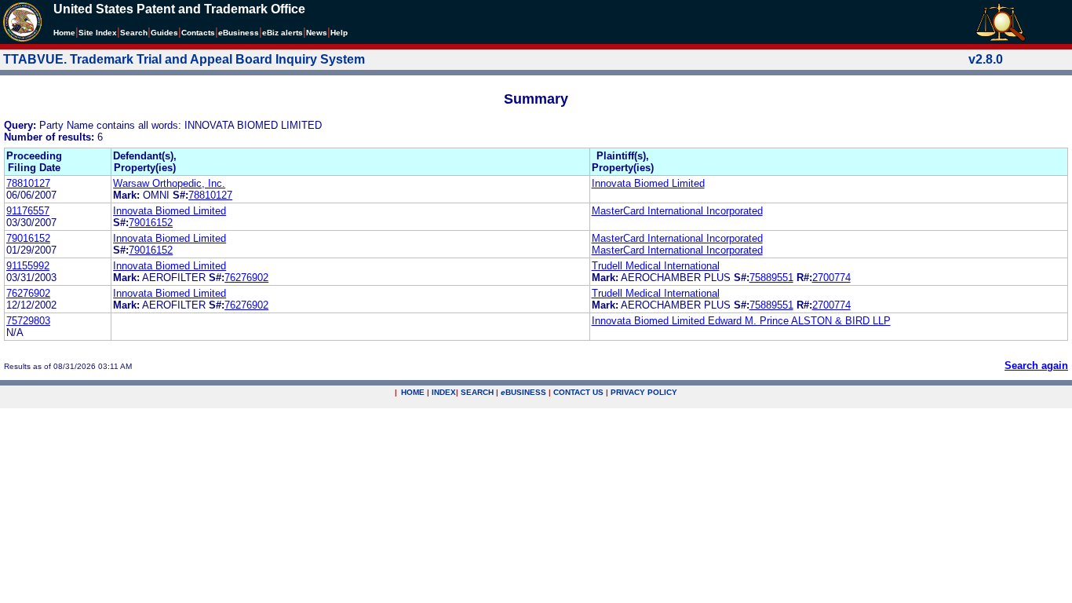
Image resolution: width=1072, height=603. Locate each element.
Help (339, 32)
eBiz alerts (282, 32)
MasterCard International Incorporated (677, 211)
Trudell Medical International (656, 266)
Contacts (198, 32)
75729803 (28, 321)
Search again (1036, 365)
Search (134, 32)
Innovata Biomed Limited (648, 183)
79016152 (151, 222)
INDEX (444, 392)
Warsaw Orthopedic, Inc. (169, 183)
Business (238, 32)
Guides (164, 32)
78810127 (28, 183)
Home (64, 32)
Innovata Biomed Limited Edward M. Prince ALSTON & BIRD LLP (741, 321)
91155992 (27, 266)
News (316, 32)
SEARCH (477, 392)
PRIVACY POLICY (644, 392)
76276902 (246, 277)
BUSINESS (523, 392)
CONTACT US (578, 392)
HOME (413, 392)
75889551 (771, 277)
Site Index (97, 32)
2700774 (831, 277)
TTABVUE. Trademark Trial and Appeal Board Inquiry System (184, 59)
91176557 (27, 211)
